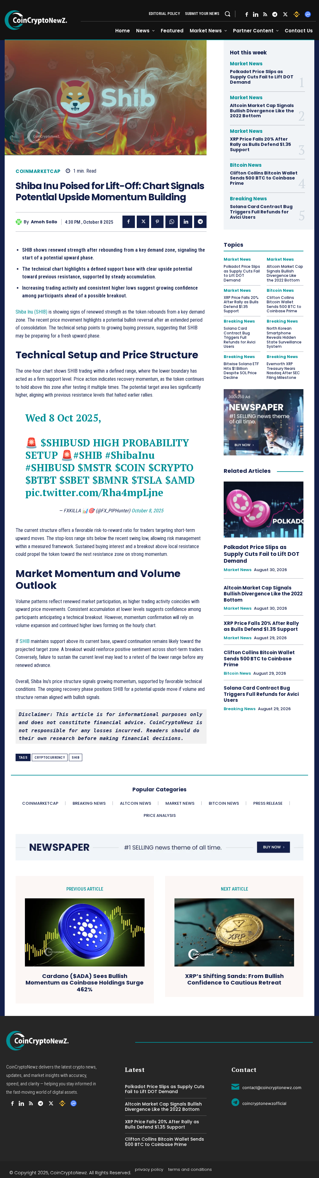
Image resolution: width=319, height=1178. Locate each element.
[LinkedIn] (255, 14)
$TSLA (146, 480)
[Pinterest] (157, 222)
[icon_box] (266, 1087)
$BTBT (40, 480)
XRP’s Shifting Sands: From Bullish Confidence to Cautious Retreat (234, 979)
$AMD (180, 480)
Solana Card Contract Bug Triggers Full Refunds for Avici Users (261, 211)
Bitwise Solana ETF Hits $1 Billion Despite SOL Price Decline (241, 370)
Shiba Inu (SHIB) (31, 312)
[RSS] (265, 14)
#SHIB (87, 455)
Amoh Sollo (44, 222)
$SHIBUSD (65, 442)
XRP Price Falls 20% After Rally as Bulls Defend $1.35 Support (260, 144)
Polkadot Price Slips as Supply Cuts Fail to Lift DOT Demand (261, 76)
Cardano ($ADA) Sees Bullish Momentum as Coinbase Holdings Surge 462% (85, 983)
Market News (246, 63)
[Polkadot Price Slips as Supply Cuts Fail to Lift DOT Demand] (263, 509)
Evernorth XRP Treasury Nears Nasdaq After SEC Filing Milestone (283, 370)
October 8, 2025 (147, 511)
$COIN (130, 467)
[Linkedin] (186, 222)
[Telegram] (274, 14)
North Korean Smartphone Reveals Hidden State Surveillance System (284, 337)
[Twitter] (285, 14)
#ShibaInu (130, 455)
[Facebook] (246, 14)
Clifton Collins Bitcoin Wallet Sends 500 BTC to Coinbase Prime (264, 178)
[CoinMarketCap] (308, 14)
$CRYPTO (170, 467)
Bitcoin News (246, 165)
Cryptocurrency (50, 758)
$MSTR (95, 467)
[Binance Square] (296, 14)
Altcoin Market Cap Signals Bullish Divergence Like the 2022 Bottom (262, 110)
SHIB (25, 641)
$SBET (74, 480)
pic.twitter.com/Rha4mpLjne (94, 492)
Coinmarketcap (38, 171)
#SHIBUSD (50, 467)
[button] (227, 13)
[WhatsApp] (171, 222)
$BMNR (110, 480)
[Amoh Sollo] (20, 222)
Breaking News (248, 198)
